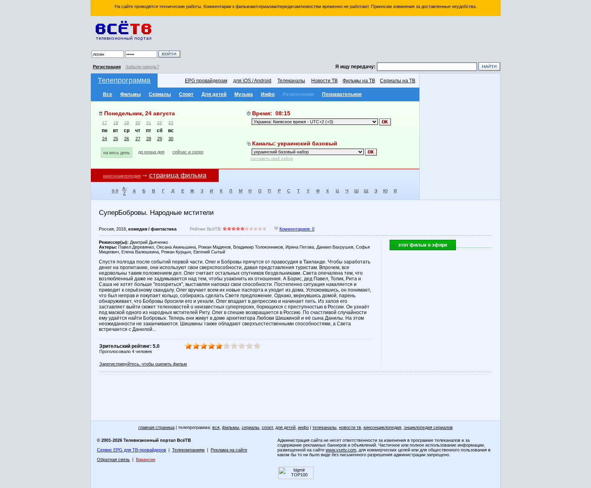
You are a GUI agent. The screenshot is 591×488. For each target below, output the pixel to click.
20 (137, 122)
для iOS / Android (252, 81)
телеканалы (324, 427)
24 (104, 138)
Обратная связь (113, 459)
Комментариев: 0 (296, 229)
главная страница (156, 427)
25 (115, 138)
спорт (267, 427)
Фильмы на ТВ (359, 81)
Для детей (213, 94)
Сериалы (160, 94)
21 (148, 122)
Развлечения (298, 94)
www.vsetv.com (341, 449)
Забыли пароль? (142, 66)
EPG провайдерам (206, 81)
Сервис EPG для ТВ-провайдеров (131, 449)
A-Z (124, 191)
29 (159, 138)
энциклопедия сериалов (428, 427)
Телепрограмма (124, 80)
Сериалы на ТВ (397, 81)
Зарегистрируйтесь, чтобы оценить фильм (143, 363)
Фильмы (130, 94)
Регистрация (107, 66)
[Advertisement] (341, 40)
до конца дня (151, 151)
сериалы (250, 427)
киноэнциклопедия (122, 176)
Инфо (268, 94)
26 (126, 138)
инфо (303, 427)
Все (107, 94)
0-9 (115, 190)
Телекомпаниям (188, 449)
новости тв (350, 427)
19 (126, 122)
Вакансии (145, 459)
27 (137, 138)
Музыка (243, 94)
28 (148, 138)
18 (115, 122)
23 (170, 122)
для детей (285, 427)
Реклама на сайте (229, 449)
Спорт (186, 94)
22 (159, 122)
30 (170, 138)
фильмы (230, 427)
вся (216, 427)
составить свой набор (271, 158)
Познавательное (342, 94)
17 (104, 122)
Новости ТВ (324, 81)
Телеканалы (291, 81)
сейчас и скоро (187, 151)
